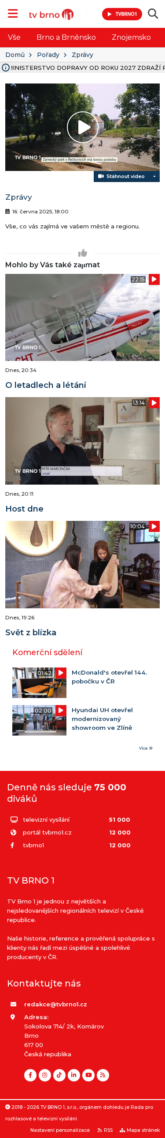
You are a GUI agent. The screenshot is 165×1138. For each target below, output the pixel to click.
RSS (108, 1130)
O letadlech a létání (45, 385)
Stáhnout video (124, 176)
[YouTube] (88, 1075)
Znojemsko (131, 37)
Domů (15, 55)
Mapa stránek (143, 1130)
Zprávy (82, 55)
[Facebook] (30, 1075)
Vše (14, 37)
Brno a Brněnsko (66, 37)
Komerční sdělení (47, 652)
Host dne (24, 509)
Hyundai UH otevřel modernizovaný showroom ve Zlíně (102, 719)
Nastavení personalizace (60, 1130)
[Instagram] (45, 1075)
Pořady (48, 55)
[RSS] (103, 1075)
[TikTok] (59, 1075)
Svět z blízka (30, 632)
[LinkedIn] (74, 1075)
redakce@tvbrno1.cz (55, 1004)
